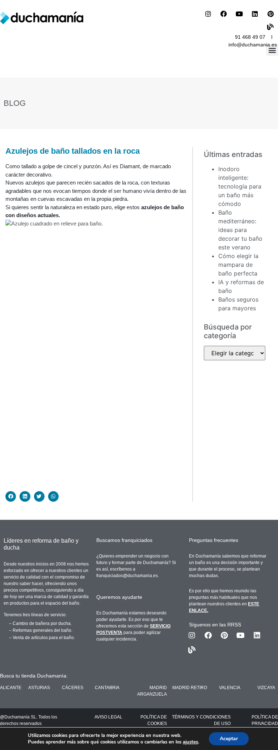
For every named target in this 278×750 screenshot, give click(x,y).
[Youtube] (239, 13)
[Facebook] (223, 13)
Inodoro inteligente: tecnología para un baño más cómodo (239, 186)
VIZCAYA (266, 687)
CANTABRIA (107, 687)
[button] (272, 50)
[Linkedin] (254, 13)
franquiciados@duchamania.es (127, 575)
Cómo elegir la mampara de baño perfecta (238, 264)
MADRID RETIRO (189, 687)
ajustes (190, 742)
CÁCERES (72, 687)
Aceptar (229, 738)
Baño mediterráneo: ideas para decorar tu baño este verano (240, 230)
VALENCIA (229, 687)
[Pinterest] (270, 13)
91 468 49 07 (250, 37)
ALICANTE (10, 687)
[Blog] (270, 26)
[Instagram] (208, 13)
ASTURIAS (39, 687)
